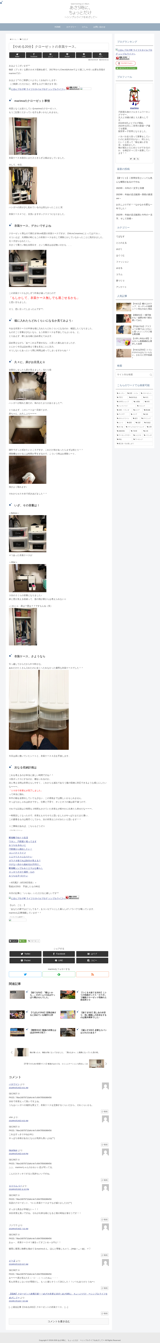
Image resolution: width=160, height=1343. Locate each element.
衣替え (23, 941)
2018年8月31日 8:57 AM (18, 1264)
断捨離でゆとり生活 (18, 837)
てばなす (14, 941)
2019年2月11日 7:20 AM (18, 1301)
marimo (134, 108)
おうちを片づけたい (18, 876)
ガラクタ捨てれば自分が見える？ (25, 860)
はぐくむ (120, 255)
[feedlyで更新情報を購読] (58, 974)
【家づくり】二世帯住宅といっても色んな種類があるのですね (134, 180)
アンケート (121, 287)
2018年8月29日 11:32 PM (19, 1189)
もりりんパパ (15, 1186)
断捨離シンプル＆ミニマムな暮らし (26, 868)
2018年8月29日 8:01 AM (18, 1088)
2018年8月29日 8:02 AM (18, 1121)
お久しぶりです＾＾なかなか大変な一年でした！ (134, 206)
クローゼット (34, 941)
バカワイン (14, 1084)
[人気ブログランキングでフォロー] (126, 69)
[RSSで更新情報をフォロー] (92, 974)
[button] (151, 375)
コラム (119, 274)
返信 (106, 1111)
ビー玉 (12, 1261)
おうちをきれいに (17, 845)
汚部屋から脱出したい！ (20, 849)
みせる (119, 268)
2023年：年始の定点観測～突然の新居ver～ (134, 196)
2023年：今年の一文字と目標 (130, 188)
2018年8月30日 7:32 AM (18, 1229)
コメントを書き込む (59, 1321)
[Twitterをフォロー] (25, 974)
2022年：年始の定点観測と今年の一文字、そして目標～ (134, 217)
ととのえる (121, 243)
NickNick (13, 1150)
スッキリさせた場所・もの (21, 872)
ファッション (122, 262)
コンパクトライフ (17, 853)
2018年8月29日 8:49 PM (18, 1154)
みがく (119, 249)
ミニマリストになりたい (20, 857)
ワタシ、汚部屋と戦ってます (22, 841)
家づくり (120, 280)
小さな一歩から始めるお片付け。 (25, 864)
